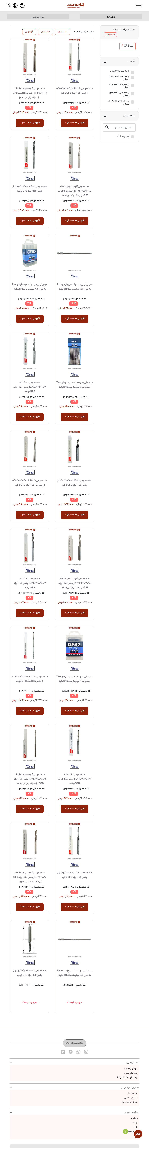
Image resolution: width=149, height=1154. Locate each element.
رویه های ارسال (131, 1073)
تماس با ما (133, 1093)
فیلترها (111, 17)
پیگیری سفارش (131, 1098)
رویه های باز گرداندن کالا (127, 1077)
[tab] (119, 32)
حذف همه (110, 34)
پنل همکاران (132, 1132)
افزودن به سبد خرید (74, 123)
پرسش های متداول (129, 1102)
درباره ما (134, 1118)
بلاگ (136, 1127)
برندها (135, 1123)
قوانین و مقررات (131, 1068)
